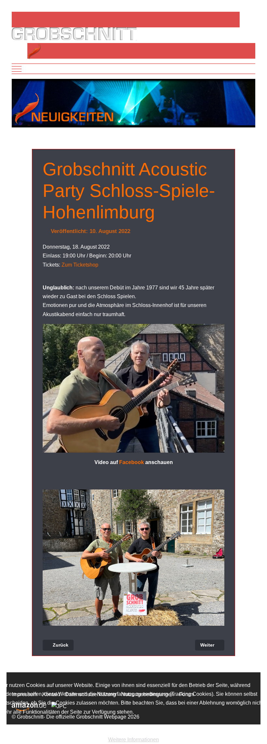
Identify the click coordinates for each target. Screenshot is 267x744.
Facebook (131, 462)
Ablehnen (75, 728)
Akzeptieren (25, 728)
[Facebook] (23, 19)
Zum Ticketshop (80, 265)
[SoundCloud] (44, 19)
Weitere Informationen (133, 739)
